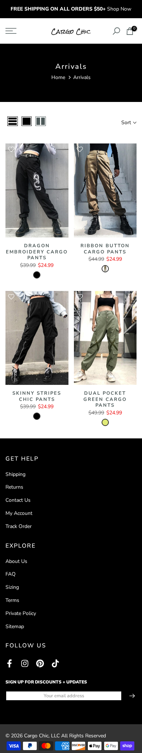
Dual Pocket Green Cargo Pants (105, 399)
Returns (14, 487)
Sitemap (14, 626)
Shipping (15, 474)
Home (58, 77)
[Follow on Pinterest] (40, 663)
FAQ (10, 574)
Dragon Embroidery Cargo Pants (37, 252)
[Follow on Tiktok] (55, 663)
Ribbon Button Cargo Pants (105, 249)
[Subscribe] (128, 696)
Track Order (18, 526)
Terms (12, 600)
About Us (16, 561)
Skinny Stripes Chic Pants (36, 396)
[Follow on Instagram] (25, 663)
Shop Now (119, 8)
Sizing (12, 587)
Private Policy (20, 613)
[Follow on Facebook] (9, 663)
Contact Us (18, 500)
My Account (18, 513)
